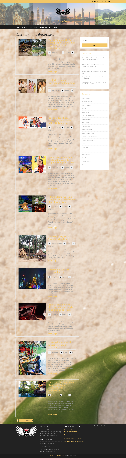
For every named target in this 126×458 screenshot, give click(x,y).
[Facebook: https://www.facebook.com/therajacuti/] (94, 426)
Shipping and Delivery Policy (73, 438)
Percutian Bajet (86, 126)
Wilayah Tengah (86, 161)
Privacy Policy (69, 435)
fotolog (84, 108)
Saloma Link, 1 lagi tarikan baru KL (58, 271)
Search (94, 45)
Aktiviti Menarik (86, 98)
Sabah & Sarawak (87, 130)
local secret (85, 112)
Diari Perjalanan (86, 105)
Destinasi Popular (87, 101)
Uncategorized (86, 154)
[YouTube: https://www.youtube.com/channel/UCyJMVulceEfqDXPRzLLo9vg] (105, 426)
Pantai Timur (85, 123)
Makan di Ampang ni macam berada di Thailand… (59, 345)
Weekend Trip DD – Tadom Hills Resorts (59, 237)
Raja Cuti (63, 21)
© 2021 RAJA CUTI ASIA (57, 456)
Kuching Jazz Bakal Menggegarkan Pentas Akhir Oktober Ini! (60, 120)
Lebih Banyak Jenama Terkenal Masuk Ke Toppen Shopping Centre (61, 160)
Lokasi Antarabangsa (88, 115)
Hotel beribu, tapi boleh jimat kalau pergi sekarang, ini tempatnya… (61, 386)
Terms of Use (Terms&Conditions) (71, 431)
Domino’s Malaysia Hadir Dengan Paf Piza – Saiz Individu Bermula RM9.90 (94, 58)
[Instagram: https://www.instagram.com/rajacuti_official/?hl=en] (98, 426)
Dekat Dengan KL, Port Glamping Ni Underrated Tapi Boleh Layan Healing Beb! (61, 44)
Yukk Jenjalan (85, 165)
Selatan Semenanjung (88, 133)
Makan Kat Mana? (87, 119)
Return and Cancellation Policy (74, 441)
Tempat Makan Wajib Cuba (89, 137)
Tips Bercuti (85, 147)
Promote (56, 27)
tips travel (84, 151)
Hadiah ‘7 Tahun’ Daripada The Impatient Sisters (61, 83)
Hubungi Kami (45, 27)
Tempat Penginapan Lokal (89, 140)
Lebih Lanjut (52, 72)
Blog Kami (33, 27)
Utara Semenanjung (87, 158)
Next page (29, 420)
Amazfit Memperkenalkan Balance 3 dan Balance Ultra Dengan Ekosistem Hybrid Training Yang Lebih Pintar (93, 64)
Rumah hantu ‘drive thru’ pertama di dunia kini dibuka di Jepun (60, 307)
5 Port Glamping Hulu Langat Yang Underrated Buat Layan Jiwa (61, 199)
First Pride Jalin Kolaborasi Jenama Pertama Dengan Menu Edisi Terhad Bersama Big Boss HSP (94, 71)
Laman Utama (22, 27)
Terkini (84, 144)
